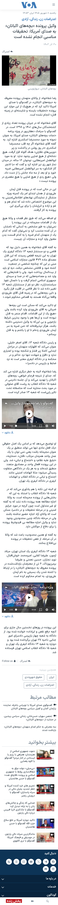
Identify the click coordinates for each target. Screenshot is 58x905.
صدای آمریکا (45, 407)
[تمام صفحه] (41, 426)
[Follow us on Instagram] (24, 862)
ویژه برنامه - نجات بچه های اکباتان (31, 587)
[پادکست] (53, 869)
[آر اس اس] (9, 862)
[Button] (7, 51)
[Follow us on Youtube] (31, 862)
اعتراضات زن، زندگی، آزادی (39, 19)
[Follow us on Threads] (16, 862)
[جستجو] (47, 901)
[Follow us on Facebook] (53, 862)
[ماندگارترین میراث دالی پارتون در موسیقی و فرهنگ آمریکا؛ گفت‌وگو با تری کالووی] (45, 837)
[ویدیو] (32, 901)
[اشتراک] (46, 869)
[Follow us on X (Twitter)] (38, 862)
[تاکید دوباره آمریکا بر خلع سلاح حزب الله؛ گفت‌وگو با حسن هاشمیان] (45, 823)
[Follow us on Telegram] (46, 862)
